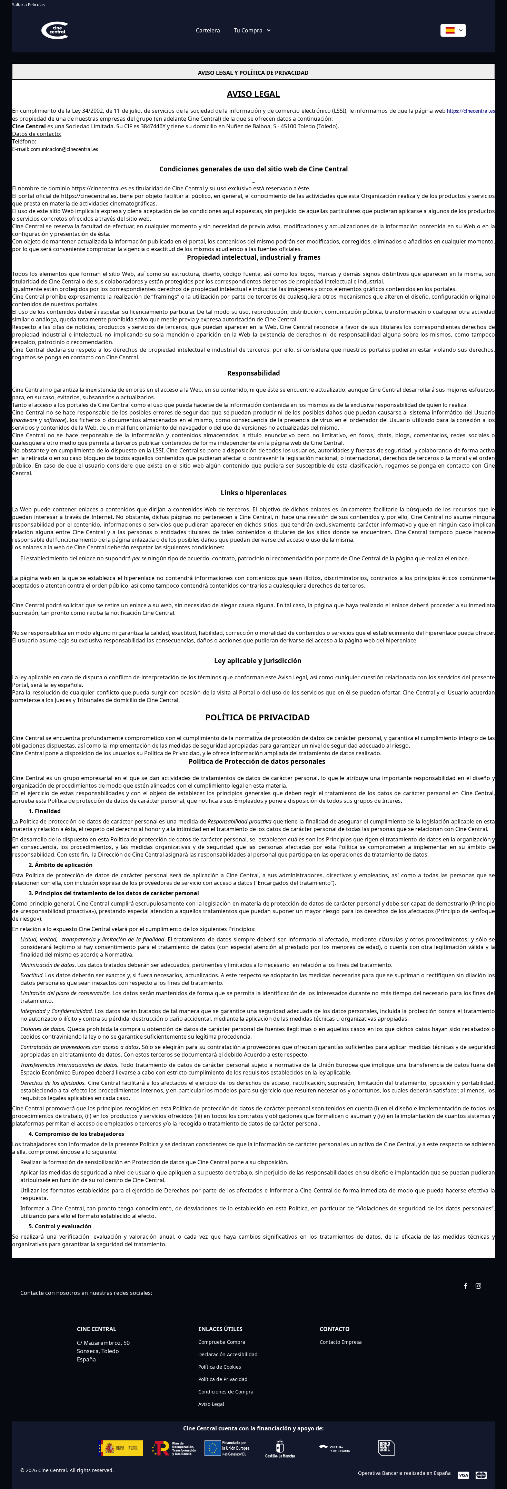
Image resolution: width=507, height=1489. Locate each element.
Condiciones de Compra (226, 1391)
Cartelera (208, 30)
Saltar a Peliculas (28, 5)
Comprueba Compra (221, 1342)
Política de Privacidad (223, 1379)
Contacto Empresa (341, 1342)
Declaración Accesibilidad (228, 1354)
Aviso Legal (211, 1404)
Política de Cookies (219, 1366)
